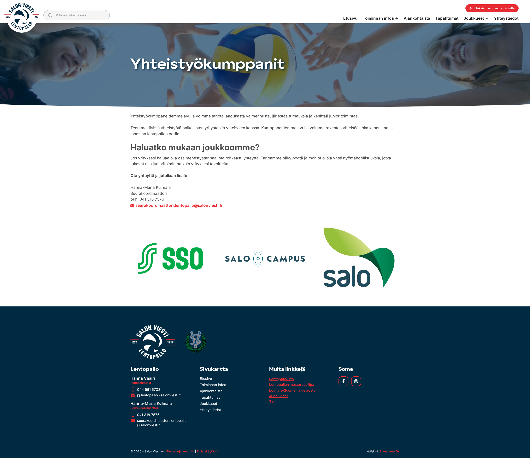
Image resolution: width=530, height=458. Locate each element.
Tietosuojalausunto (180, 451)
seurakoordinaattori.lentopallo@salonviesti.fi (178, 205)
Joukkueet (208, 404)
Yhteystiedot (210, 410)
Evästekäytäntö (208, 451)
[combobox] (76, 15)
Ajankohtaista (211, 391)
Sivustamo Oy (390, 451)
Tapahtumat (210, 397)
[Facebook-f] (343, 381)
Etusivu (206, 379)
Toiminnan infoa (213, 385)
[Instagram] (356, 381)
